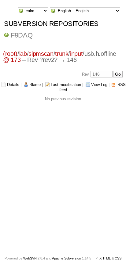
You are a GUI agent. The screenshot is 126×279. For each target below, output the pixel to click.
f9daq (21, 35)
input (76, 53)
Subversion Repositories (51, 23)
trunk (61, 53)
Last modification (66, 84)
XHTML (105, 258)
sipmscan (40, 53)
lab (23, 53)
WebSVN (30, 258)
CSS (118, 258)
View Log (99, 84)
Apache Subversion (66, 258)
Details (13, 84)
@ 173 (11, 59)
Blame (35, 84)
